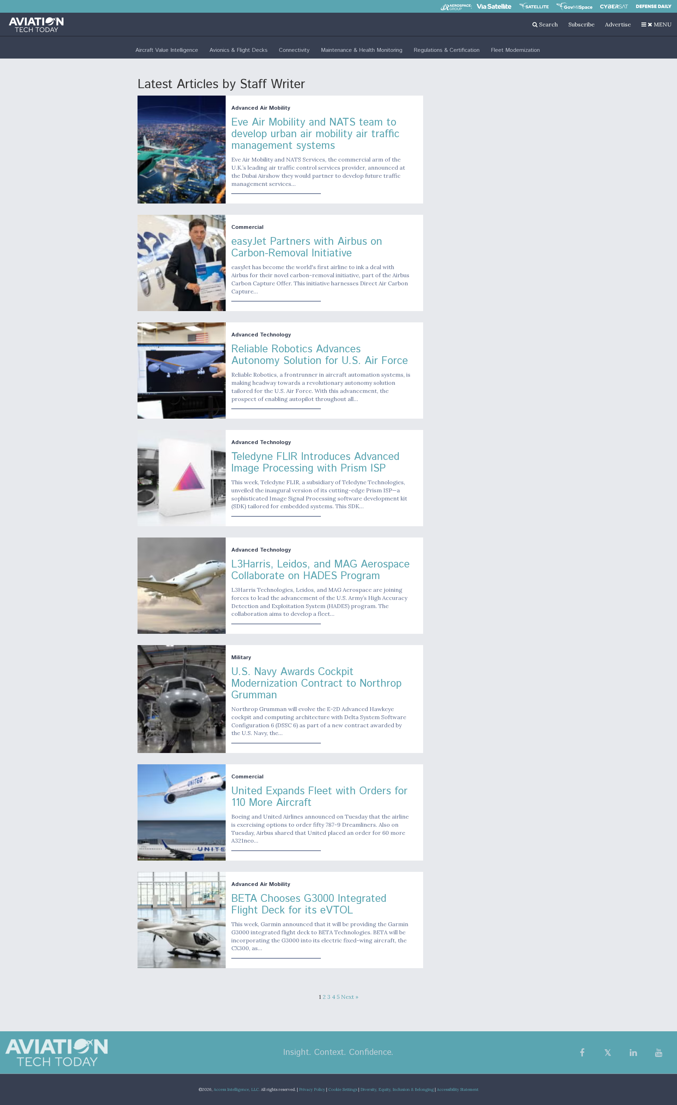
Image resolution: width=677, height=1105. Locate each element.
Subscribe (581, 24)
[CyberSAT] (614, 6)
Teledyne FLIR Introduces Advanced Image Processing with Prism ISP (315, 462)
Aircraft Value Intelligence (166, 50)
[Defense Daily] (653, 6)
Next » (349, 996)
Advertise (618, 24)
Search (548, 24)
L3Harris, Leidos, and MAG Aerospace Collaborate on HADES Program (320, 570)
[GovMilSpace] (574, 6)
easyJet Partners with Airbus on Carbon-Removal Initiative (306, 247)
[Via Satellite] (494, 6)
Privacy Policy (312, 1089)
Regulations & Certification (447, 50)
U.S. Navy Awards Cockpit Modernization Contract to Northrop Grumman (316, 683)
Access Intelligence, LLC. (237, 1089)
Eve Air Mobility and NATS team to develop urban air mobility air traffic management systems (315, 134)
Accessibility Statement (457, 1089)
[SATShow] (534, 6)
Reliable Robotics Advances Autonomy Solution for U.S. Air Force (319, 355)
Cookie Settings (342, 1089)
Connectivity (294, 50)
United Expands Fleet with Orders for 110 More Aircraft (319, 797)
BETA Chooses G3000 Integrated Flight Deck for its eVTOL (308, 904)
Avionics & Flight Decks (238, 50)
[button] (656, 24)
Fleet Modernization (515, 50)
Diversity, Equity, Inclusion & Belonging (397, 1089)
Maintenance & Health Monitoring (361, 50)
